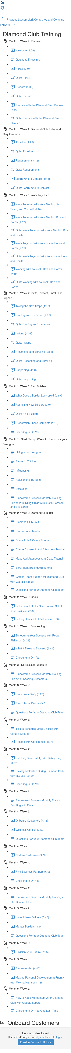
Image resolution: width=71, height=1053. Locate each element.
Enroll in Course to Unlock (35, 1042)
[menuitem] (2, 9)
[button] (2, 3)
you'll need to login (51, 1037)
